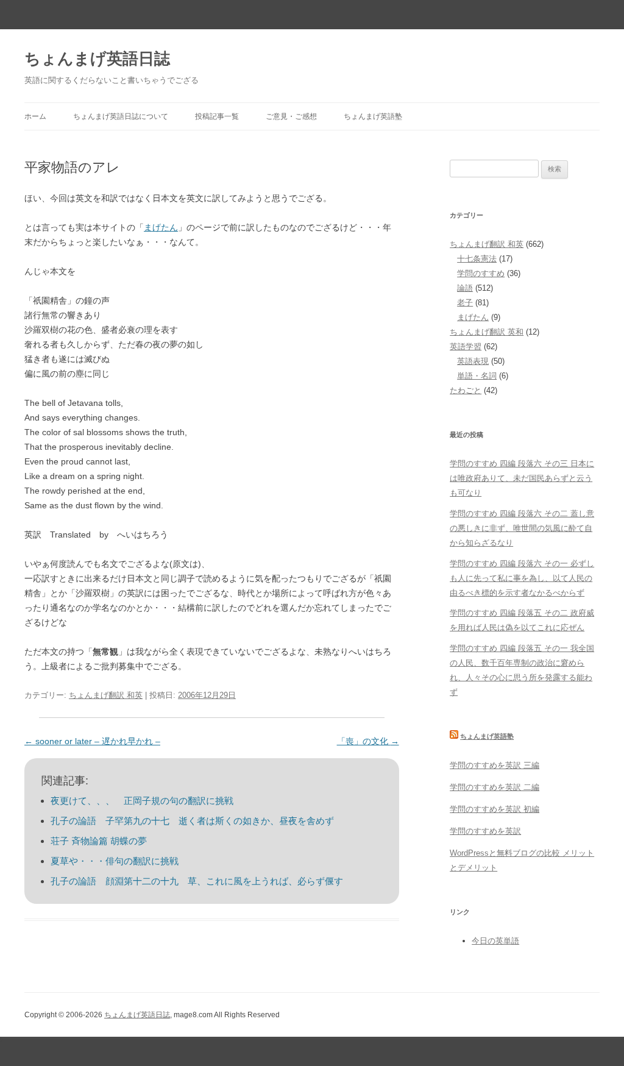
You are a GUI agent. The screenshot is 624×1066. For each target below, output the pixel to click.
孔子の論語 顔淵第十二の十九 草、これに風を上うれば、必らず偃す (197, 881)
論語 (465, 288)
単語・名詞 (477, 375)
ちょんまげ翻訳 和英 (106, 695)
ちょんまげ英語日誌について (120, 116)
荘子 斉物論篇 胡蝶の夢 (99, 841)
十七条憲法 (477, 258)
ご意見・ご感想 (291, 116)
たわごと (465, 390)
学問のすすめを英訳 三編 (494, 765)
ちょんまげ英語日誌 (97, 58)
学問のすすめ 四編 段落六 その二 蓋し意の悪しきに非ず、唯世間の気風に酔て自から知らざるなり (522, 528)
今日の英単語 (495, 940)
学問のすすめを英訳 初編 (494, 809)
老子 (465, 302)
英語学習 (465, 346)
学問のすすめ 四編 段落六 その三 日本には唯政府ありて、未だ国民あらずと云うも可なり (522, 478)
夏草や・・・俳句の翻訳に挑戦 (115, 861)
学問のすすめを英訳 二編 (494, 787)
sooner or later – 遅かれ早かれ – (92, 741)
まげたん (161, 227)
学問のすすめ (481, 273)
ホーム (35, 116)
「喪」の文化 (368, 741)
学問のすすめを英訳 (485, 831)
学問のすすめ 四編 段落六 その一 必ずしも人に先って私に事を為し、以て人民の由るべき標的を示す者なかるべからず (522, 578)
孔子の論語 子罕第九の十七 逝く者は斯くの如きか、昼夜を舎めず (192, 820)
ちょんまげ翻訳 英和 (486, 331)
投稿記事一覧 (217, 116)
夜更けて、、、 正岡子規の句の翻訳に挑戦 (142, 800)
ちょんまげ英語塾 (373, 116)
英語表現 (473, 361)
